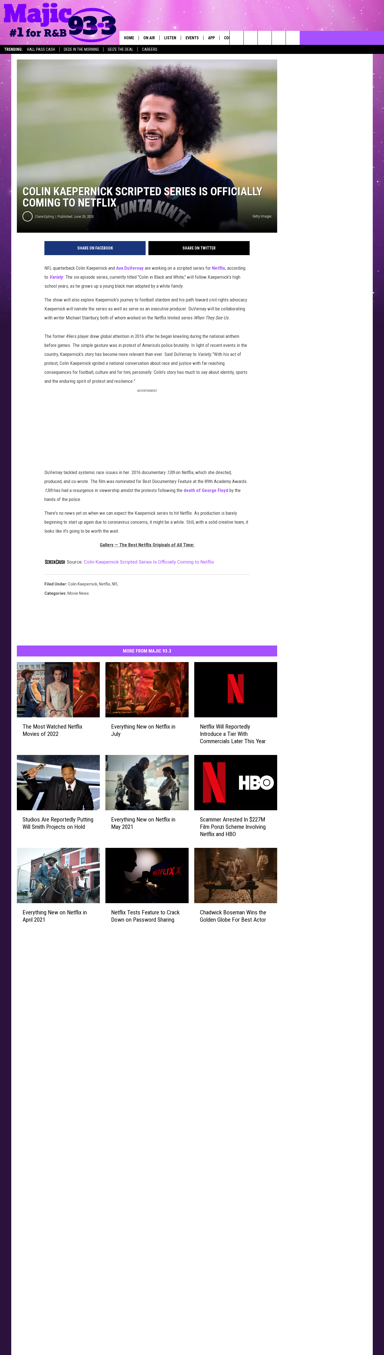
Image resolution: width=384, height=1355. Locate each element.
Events (192, 38)
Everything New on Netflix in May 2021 (143, 823)
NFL (115, 584)
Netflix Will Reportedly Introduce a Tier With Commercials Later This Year (233, 734)
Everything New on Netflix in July (143, 730)
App (211, 38)
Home (129, 38)
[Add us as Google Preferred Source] (250, 38)
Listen (170, 38)
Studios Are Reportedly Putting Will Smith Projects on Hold (57, 823)
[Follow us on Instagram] (279, 38)
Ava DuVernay (130, 268)
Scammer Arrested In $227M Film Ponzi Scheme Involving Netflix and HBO (233, 826)
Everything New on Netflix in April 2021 (54, 916)
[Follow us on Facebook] (265, 38)
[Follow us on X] (293, 38)
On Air (149, 38)
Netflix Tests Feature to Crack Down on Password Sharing (145, 916)
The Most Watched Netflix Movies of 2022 (52, 730)
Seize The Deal (120, 49)
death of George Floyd (206, 490)
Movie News (78, 593)
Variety (56, 277)
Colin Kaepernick (82, 584)
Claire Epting (44, 216)
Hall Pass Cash (41, 49)
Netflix (218, 268)
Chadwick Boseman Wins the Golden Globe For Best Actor (233, 916)
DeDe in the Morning (81, 49)
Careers (149, 49)
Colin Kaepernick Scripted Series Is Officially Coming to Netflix (149, 562)
